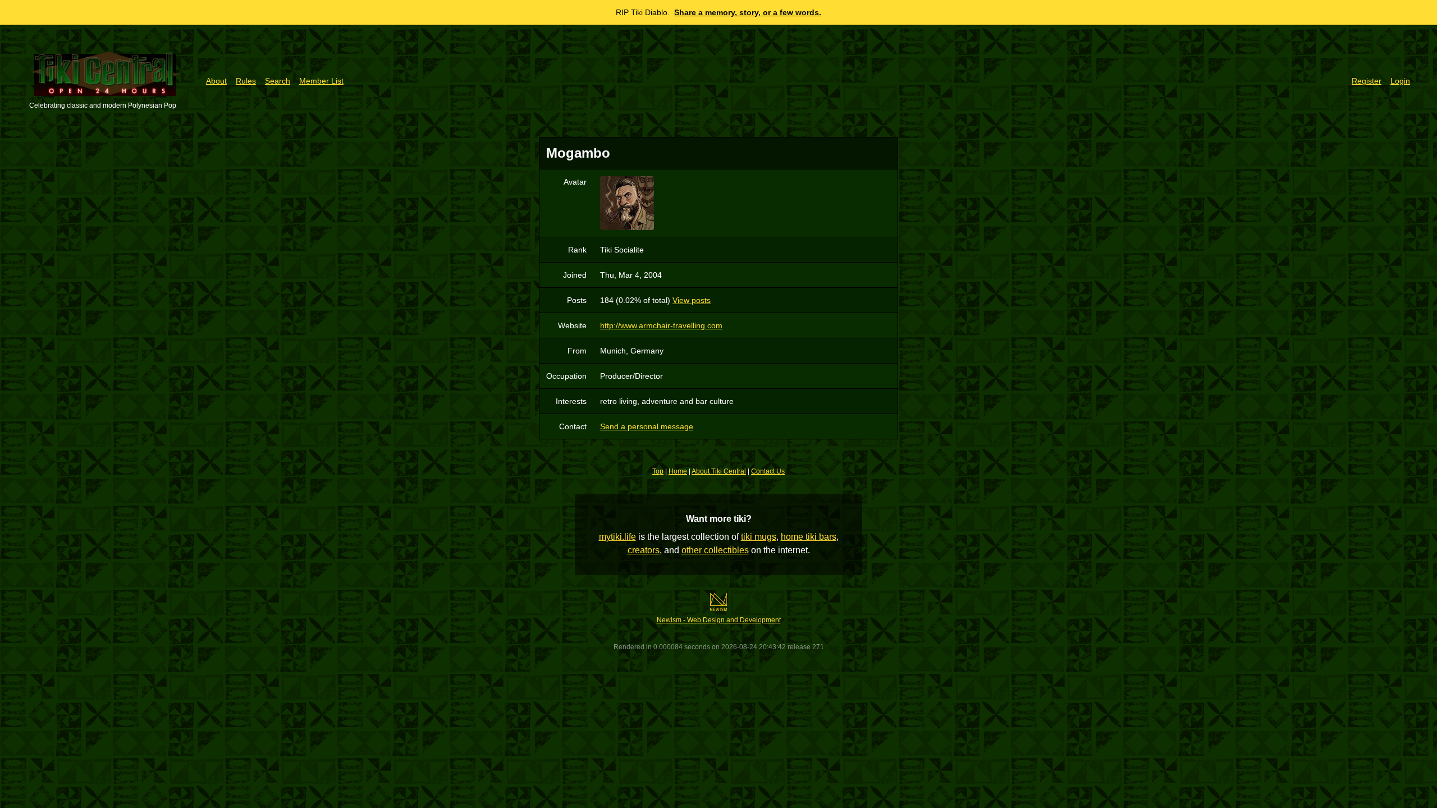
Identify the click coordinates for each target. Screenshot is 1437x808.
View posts (691, 300)
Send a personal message (646, 426)
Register (1366, 80)
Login (1400, 80)
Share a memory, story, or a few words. (747, 12)
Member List (321, 80)
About (216, 80)
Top (657, 471)
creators (644, 550)
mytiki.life (617, 536)
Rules (246, 80)
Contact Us (768, 471)
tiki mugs (758, 536)
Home (678, 471)
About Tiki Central (719, 471)
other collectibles (715, 550)
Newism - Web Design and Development (719, 620)
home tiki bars (808, 536)
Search (277, 80)
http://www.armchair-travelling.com (661, 325)
